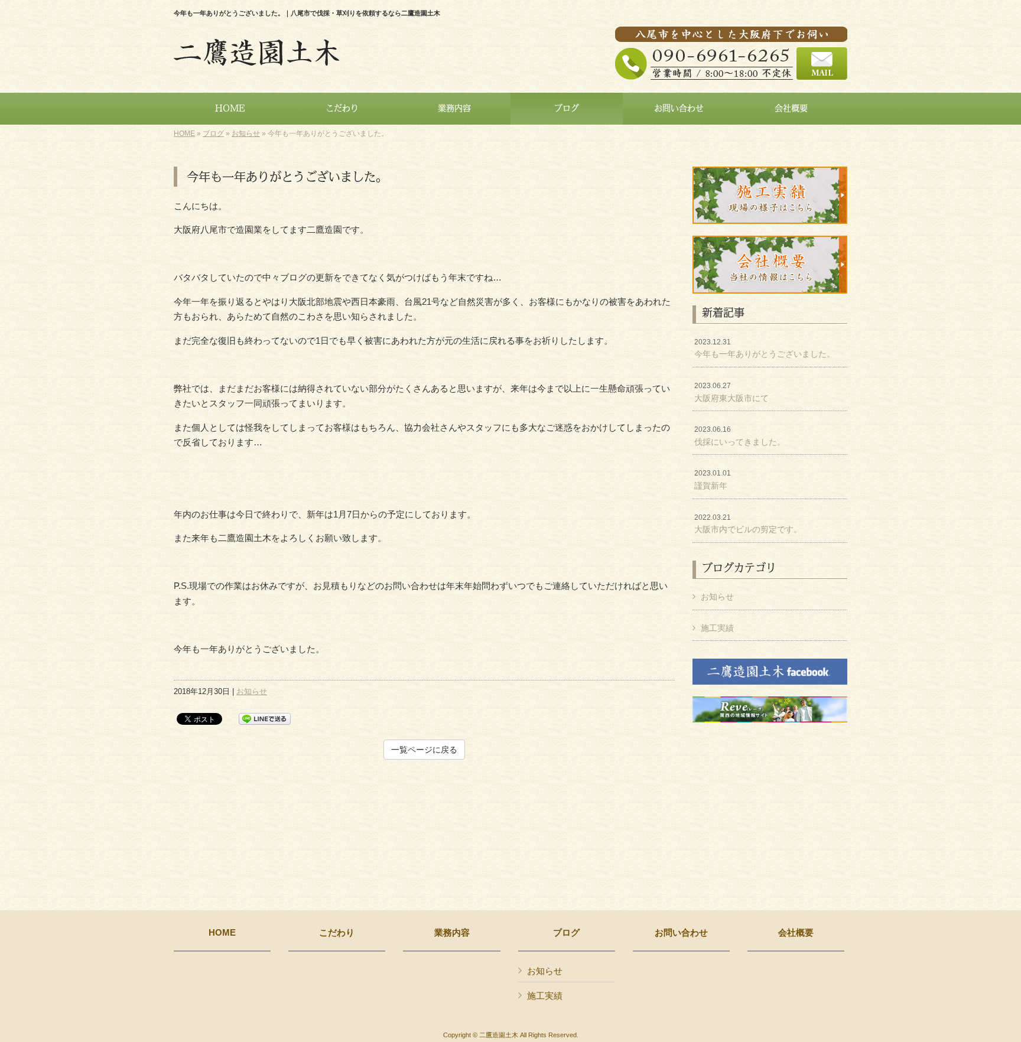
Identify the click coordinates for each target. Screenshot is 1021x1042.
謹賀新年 (712, 479)
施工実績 (717, 628)
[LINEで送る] (265, 718)
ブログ (213, 133)
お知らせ (246, 133)
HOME (184, 133)
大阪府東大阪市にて (731, 392)
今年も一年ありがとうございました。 (764, 348)
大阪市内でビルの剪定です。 (748, 524)
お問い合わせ (681, 932)
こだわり (337, 932)
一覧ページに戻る (424, 749)
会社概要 (796, 932)
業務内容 (452, 932)
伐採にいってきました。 (739, 436)
